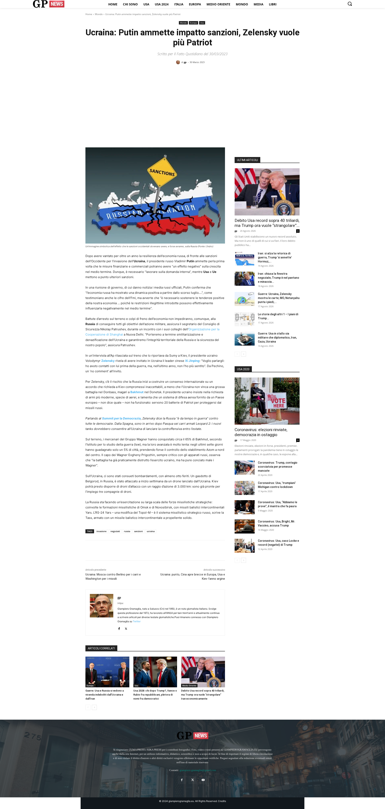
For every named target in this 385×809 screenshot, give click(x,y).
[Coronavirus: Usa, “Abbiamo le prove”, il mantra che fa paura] (245, 507)
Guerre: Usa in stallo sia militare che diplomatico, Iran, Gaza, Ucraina (277, 337)
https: (121, 603)
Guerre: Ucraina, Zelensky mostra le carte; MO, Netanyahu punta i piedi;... (279, 298)
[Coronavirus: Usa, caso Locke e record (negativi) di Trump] (245, 546)
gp (185, 62)
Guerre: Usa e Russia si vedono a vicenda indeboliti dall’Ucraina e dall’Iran (104, 694)
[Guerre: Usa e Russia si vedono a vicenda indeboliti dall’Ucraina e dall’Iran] (107, 672)
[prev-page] (87, 707)
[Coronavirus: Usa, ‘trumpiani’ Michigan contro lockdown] (245, 488)
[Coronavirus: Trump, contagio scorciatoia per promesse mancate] (245, 468)
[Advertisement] (192, 98)
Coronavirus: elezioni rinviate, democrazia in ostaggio (261, 432)
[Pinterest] (108, 550)
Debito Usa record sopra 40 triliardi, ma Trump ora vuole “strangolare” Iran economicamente (202, 694)
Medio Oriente (189, 685)
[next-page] (94, 707)
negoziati (115, 531)
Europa (193, 22)
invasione (101, 531)
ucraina (151, 531)
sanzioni (138, 531)
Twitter (137, 621)
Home (88, 14)
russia (127, 531)
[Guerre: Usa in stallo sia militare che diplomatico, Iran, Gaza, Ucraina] (245, 339)
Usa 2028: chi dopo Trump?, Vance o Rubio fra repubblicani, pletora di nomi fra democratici (155, 694)
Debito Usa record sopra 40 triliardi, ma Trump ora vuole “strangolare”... (267, 223)
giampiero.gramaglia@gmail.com (198, 770)
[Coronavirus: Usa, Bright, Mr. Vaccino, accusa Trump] (245, 526)
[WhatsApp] (117, 550)
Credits (222, 801)
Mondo (99, 14)
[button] (349, 3)
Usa (202, 22)
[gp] (178, 62)
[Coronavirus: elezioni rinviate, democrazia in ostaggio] (267, 401)
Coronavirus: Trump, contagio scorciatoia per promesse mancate (277, 466)
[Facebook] (89, 550)
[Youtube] (203, 780)
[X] (99, 550)
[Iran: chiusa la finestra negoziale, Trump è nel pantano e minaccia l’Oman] (245, 279)
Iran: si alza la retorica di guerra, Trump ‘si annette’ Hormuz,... (275, 257)
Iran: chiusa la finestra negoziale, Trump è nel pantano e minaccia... (278, 277)
